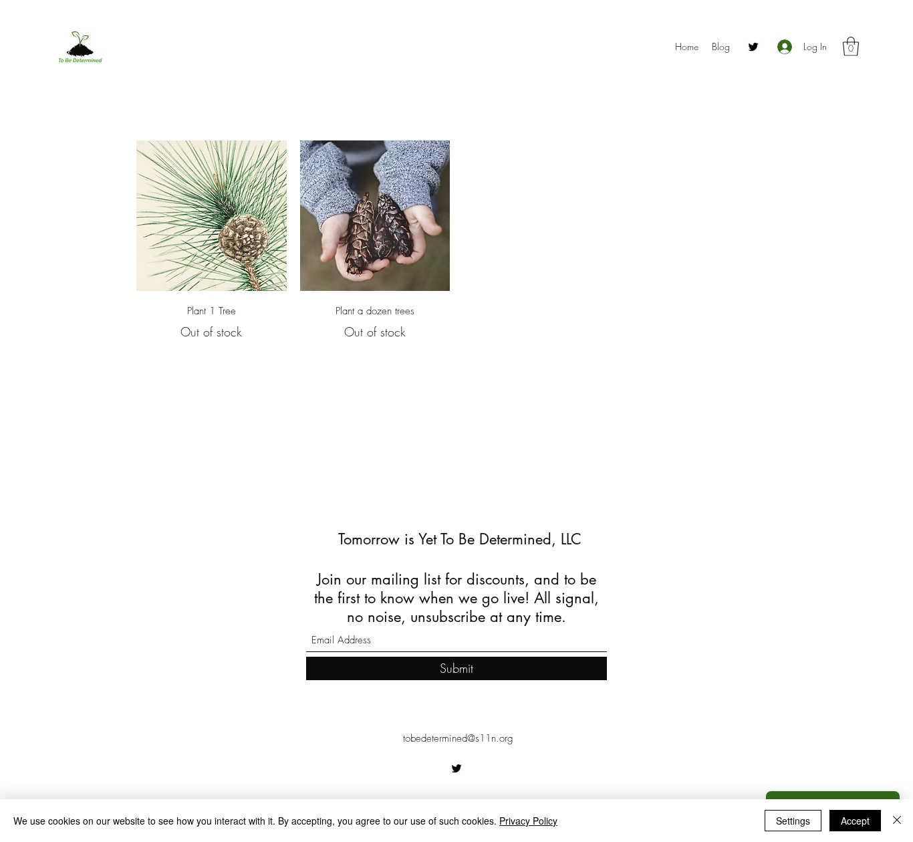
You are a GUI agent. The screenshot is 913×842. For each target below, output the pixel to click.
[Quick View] (211, 215)
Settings (793, 820)
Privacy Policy (528, 820)
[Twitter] (753, 47)
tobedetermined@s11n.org (458, 738)
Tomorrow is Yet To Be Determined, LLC (459, 539)
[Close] (897, 820)
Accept (855, 820)
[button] (851, 46)
